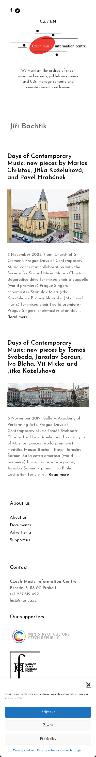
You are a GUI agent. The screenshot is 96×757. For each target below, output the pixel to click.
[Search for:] (87, 10)
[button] (88, 684)
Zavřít (48, 725)
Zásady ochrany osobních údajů (59, 750)
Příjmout (48, 712)
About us (18, 517)
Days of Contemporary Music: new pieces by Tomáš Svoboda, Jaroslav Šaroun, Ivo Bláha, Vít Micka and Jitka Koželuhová (46, 357)
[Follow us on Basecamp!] (17, 10)
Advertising (20, 532)
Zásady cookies (23, 750)
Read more (17, 317)
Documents (20, 525)
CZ (43, 22)
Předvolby (48, 739)
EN (53, 22)
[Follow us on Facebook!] (11, 10)
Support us (20, 540)
